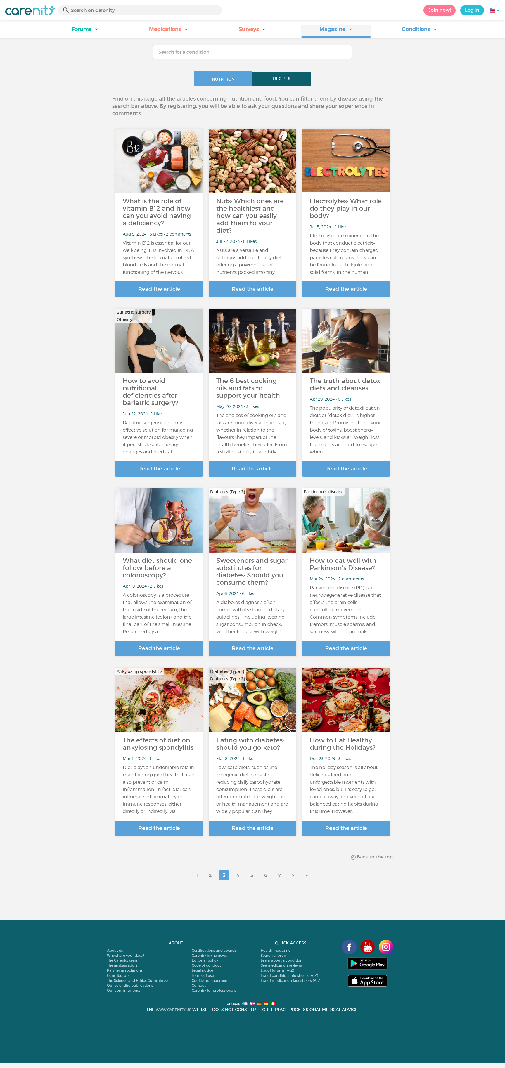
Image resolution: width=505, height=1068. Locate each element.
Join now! (439, 10)
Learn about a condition (281, 960)
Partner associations (125, 970)
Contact (199, 985)
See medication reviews (281, 965)
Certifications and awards (214, 950)
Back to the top (374, 857)
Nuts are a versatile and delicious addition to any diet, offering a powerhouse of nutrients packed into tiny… (249, 261)
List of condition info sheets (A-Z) (289, 975)
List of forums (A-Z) (277, 970)
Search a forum (274, 955)
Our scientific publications (130, 985)
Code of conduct (206, 965)
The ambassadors (122, 965)
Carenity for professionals (214, 990)
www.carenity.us (173, 1010)
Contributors (118, 975)
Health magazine (275, 950)
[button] (85, 31)
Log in (472, 10)
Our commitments (123, 990)
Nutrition (223, 79)
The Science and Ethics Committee (137, 980)
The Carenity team (123, 960)
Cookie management (210, 980)
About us (115, 950)
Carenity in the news (209, 955)
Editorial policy (205, 960)
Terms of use (203, 975)
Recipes (281, 78)
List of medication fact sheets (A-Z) (291, 980)
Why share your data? (125, 955)
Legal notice (202, 970)
